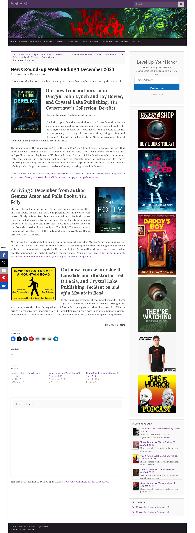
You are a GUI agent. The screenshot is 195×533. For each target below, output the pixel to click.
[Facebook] (21, 3)
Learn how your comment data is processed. (82, 481)
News (84, 41)
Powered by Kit (157, 94)
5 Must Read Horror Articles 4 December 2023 (95, 54)
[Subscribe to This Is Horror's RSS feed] (12, 3)
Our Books (35, 41)
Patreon (94, 41)
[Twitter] (16, 3)
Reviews (48, 41)
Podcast (23, 41)
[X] (4, 263)
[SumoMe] (4, 285)
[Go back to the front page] (97, 23)
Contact (135, 41)
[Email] (4, 270)
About (13, 41)
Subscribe (157, 88)
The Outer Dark (109, 41)
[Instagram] (25, 3)
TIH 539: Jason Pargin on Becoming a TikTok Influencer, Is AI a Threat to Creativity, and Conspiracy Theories (37, 57)
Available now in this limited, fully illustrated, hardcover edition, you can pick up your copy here (66, 314)
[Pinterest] (4, 278)
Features (60, 41)
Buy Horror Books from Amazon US (150, 512)
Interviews (73, 41)
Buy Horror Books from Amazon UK (150, 507)
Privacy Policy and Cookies (22, 529)
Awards (124, 41)
